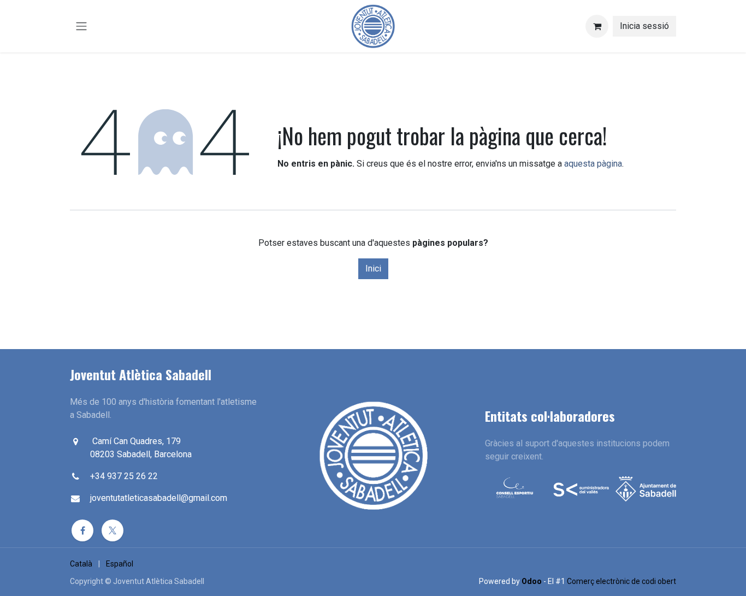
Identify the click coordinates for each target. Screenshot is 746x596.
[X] (112, 530)
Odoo (532, 581)
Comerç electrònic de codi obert (621, 581)
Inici (373, 268)
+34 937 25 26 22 (124, 476)
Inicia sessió (644, 26)
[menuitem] (81, 564)
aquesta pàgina (593, 163)
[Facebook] (82, 530)
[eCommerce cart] (596, 26)
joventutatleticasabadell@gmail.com (158, 498)
